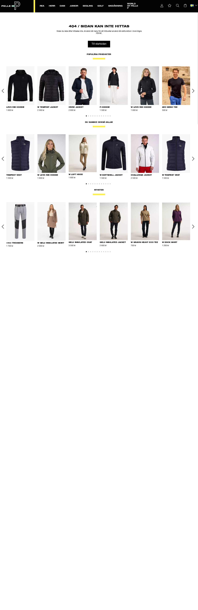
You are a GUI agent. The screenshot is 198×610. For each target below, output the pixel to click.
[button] (169, 5)
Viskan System (21, 14)
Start (5, 14)
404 (29, 14)
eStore (11, 14)
